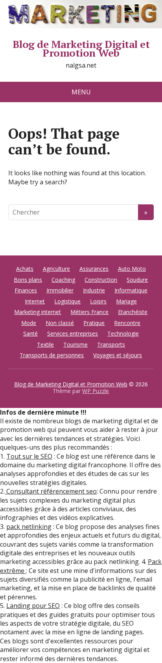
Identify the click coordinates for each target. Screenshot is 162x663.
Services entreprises (72, 333)
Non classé (60, 323)
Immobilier (60, 290)
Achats (24, 268)
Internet (35, 301)
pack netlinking (29, 526)
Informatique (130, 290)
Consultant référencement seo (51, 491)
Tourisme (75, 344)
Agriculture (56, 268)
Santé (30, 333)
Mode (28, 323)
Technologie (123, 333)
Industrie (94, 290)
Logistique (67, 301)
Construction (101, 279)
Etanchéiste (132, 312)
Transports (111, 344)
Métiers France (89, 312)
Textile (45, 344)
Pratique (94, 323)
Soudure (137, 279)
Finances (26, 290)
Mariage (126, 301)
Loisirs (98, 301)
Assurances (94, 268)
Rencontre (127, 323)
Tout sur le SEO (29, 456)
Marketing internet (37, 312)
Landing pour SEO (33, 605)
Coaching (63, 279)
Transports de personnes (52, 355)
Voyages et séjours (117, 355)
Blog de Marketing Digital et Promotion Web (81, 48)
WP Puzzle (95, 391)
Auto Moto (132, 268)
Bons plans (28, 279)
